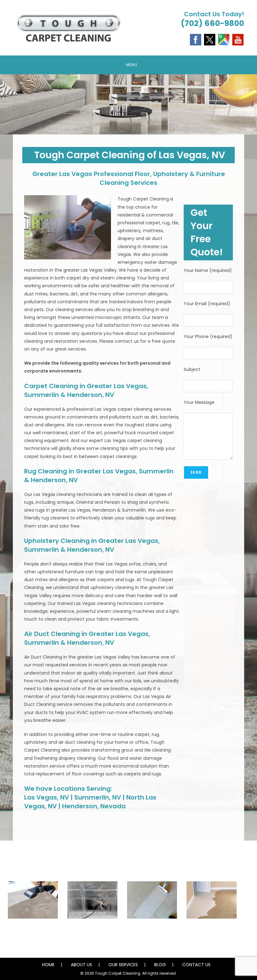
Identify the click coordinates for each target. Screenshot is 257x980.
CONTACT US (196, 965)
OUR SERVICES (123, 965)
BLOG (160, 965)
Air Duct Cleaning (93, 930)
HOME (48, 965)
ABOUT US (81, 965)
